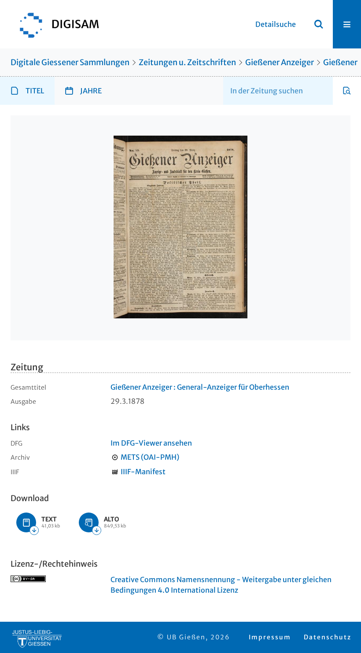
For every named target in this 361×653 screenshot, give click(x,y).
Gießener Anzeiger (279, 62)
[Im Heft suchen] (347, 91)
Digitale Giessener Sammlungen (70, 62)
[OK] (319, 24)
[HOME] (55, 24)
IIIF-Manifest (143, 471)
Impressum (270, 637)
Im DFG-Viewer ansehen (151, 443)
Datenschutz (327, 637)
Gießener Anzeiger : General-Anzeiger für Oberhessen (200, 387)
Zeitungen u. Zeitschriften (187, 62)
